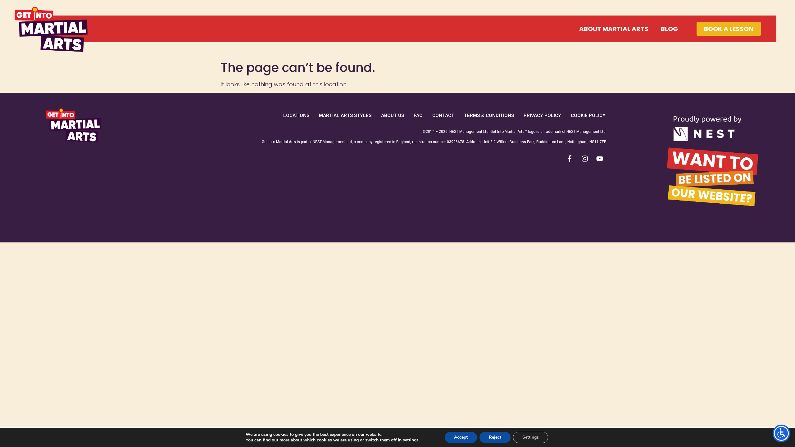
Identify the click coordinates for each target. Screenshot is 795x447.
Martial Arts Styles (345, 115)
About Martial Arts (613, 29)
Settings (530, 437)
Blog (669, 29)
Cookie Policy (588, 115)
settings (411, 440)
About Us (392, 115)
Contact (443, 115)
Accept (461, 437)
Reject (495, 437)
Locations (296, 115)
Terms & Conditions (489, 115)
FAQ (418, 115)
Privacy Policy (542, 115)
